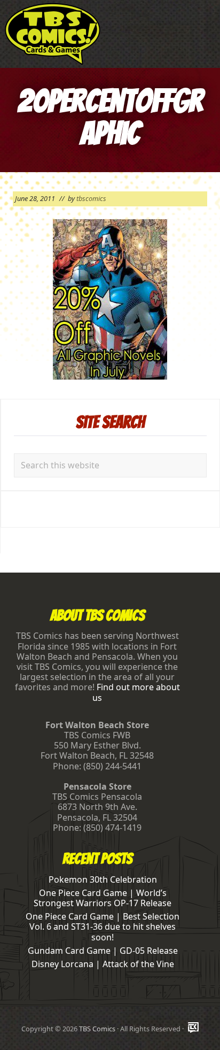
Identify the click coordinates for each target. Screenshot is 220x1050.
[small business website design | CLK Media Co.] (193, 1028)
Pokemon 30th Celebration (103, 879)
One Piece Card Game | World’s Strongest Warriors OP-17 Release (102, 898)
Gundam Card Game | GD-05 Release (103, 950)
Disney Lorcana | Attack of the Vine (103, 964)
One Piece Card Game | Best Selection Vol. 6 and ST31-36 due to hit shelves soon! (102, 926)
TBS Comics (97, 1028)
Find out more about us (136, 692)
